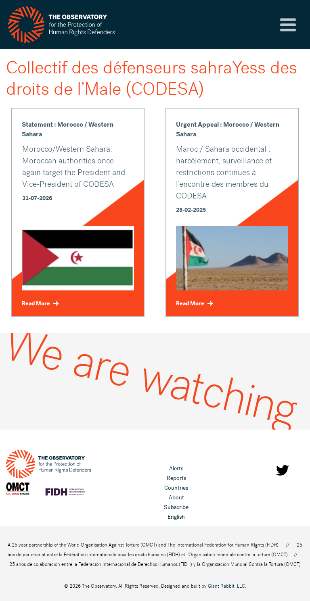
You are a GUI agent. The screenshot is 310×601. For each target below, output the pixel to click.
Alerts (176, 468)
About (176, 497)
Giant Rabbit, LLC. (227, 586)
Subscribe (176, 507)
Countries (176, 487)
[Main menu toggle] (288, 25)
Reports (176, 478)
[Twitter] (282, 470)
